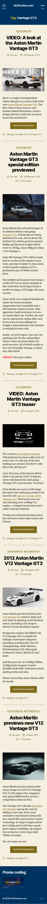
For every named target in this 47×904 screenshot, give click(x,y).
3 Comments (25, 181)
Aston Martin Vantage (28, 454)
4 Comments (25, 574)
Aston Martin (23, 31)
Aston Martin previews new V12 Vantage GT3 (23, 723)
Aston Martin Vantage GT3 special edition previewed (23, 162)
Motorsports (32, 551)
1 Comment (25, 739)
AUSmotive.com (23, 5)
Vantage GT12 (21, 134)
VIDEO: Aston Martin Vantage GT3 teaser (23, 399)
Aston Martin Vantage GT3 (22, 104)
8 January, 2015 (32, 411)
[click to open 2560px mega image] (23, 207)
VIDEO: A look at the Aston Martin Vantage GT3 (23, 43)
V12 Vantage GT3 (12, 617)
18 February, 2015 (32, 176)
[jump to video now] (23, 435)
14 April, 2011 (32, 735)
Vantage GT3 (35, 134)
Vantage (10, 134)
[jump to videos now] (23, 79)
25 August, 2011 (32, 570)
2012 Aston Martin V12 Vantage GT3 (24, 560)
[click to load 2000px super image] (23, 597)
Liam (15, 55)
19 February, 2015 (32, 55)
